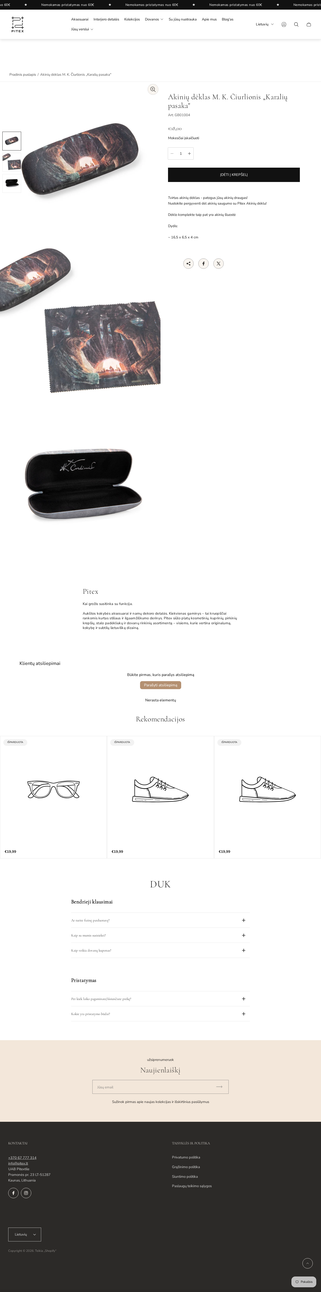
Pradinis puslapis (22, 74)
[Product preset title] (53, 789)
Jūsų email (105, 1087)
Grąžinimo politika (186, 1167)
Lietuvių (262, 24)
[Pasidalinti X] (218, 263)
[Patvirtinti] (221, 1086)
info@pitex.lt (18, 1163)
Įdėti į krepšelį (234, 174)
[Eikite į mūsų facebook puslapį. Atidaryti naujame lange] (13, 1193)
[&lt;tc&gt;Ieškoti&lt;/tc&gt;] (296, 24)
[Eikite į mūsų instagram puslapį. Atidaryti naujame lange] (26, 1193)
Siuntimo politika (185, 1176)
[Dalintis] (188, 263)
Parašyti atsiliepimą (160, 685)
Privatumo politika (186, 1157)
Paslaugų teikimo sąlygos (192, 1186)
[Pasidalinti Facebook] (203, 263)
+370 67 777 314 (22, 1157)
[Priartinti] (153, 89)
